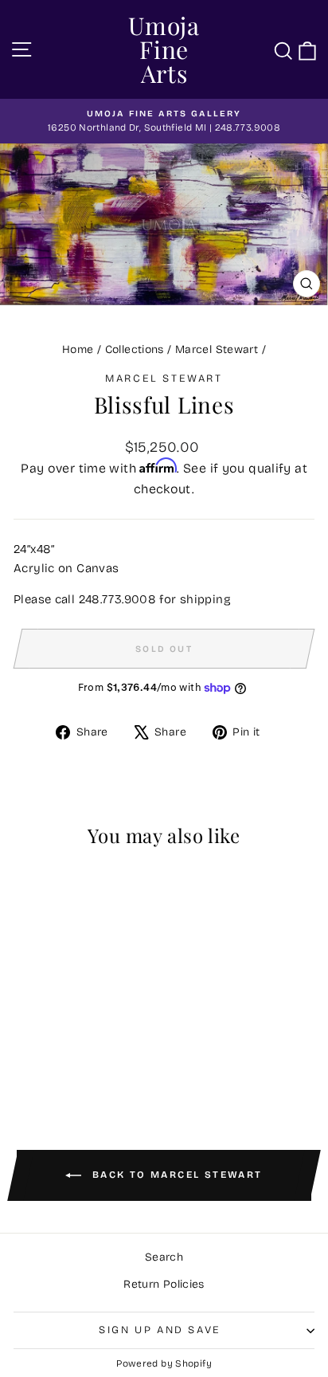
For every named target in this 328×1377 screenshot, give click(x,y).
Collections (134, 349)
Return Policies (164, 1284)
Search (164, 1257)
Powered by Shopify (164, 1363)
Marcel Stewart (216, 349)
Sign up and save (160, 1330)
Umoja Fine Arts (164, 49)
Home (78, 349)
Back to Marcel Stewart (175, 1175)
